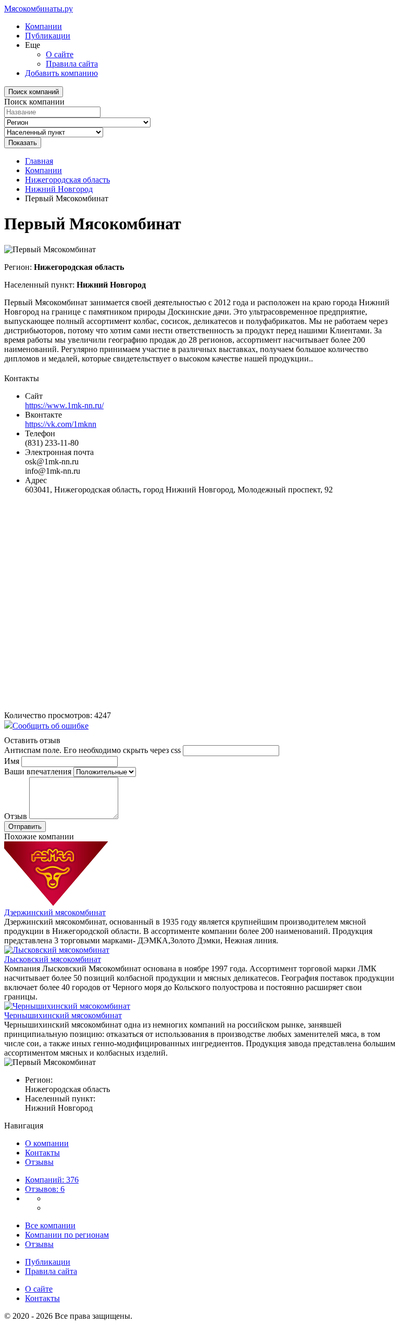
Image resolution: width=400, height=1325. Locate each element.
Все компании (50, 1225)
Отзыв (15, 816)
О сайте (59, 54)
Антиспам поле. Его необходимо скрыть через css (92, 750)
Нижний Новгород (59, 189)
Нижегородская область (67, 179)
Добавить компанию (61, 73)
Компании (43, 26)
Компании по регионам (67, 1234)
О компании (47, 1143)
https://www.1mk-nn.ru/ (64, 405)
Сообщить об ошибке (50, 725)
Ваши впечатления (37, 771)
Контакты (42, 1152)
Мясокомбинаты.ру (38, 8)
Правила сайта (72, 63)
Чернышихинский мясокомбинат (63, 1015)
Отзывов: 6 (45, 1189)
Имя (11, 761)
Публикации (47, 35)
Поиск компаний (33, 92)
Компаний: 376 (52, 1179)
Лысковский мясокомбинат (52, 959)
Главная (39, 161)
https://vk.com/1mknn (60, 424)
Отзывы (39, 1162)
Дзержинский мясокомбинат (55, 912)
